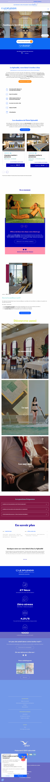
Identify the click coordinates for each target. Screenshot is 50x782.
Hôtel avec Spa (31, 531)
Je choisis (8, 775)
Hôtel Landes (5, 534)
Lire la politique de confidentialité (7, 771)
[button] (2, 779)
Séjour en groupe (25, 701)
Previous (4, 142)
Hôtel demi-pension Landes (14, 535)
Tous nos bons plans (25, 312)
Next (23, 142)
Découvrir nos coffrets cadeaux (25, 241)
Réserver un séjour (25, 81)
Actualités (46, 13)
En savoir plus (25, 129)
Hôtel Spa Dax (28, 535)
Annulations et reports (25, 716)
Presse (25, 705)
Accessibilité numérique (25, 777)
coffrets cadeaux (37, 1)
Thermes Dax (35, 535)
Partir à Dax (8, 531)
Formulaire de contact (25, 729)
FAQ (25, 727)
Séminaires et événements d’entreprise (25, 703)
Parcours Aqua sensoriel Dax (30, 534)
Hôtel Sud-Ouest (12, 534)
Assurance (25, 714)
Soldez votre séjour (25, 718)
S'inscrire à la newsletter (24, 647)
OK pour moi (20, 775)
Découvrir (25, 677)
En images (46, 35)
